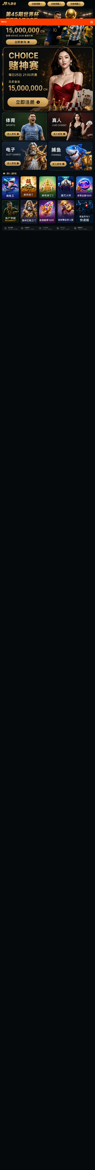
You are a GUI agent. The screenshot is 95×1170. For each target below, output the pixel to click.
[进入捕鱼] (70, 156)
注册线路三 (75, 4)
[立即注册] (47, 78)
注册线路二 (56, 4)
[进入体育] (24, 126)
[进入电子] (24, 156)
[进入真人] (70, 126)
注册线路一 (37, 4)
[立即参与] (47, 26)
